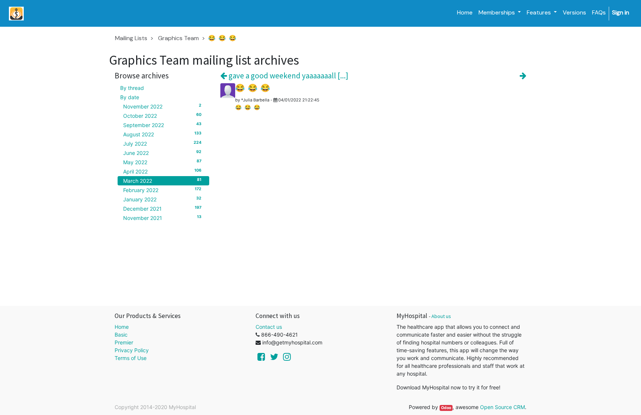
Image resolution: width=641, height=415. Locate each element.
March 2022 (162, 180)
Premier (124, 342)
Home (122, 327)
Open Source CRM (502, 407)
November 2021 (162, 217)
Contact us (269, 327)
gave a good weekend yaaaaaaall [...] (287, 76)
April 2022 (162, 171)
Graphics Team (178, 38)
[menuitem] (465, 13)
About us (441, 316)
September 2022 (162, 124)
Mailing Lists (131, 38)
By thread (132, 88)
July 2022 (162, 143)
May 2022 (162, 162)
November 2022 (162, 106)
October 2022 (162, 115)
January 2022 (162, 199)
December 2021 (162, 208)
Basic (121, 334)
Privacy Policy (132, 350)
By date (129, 97)
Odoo (446, 407)
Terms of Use (131, 358)
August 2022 (162, 134)
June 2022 (162, 152)
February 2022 (162, 190)
